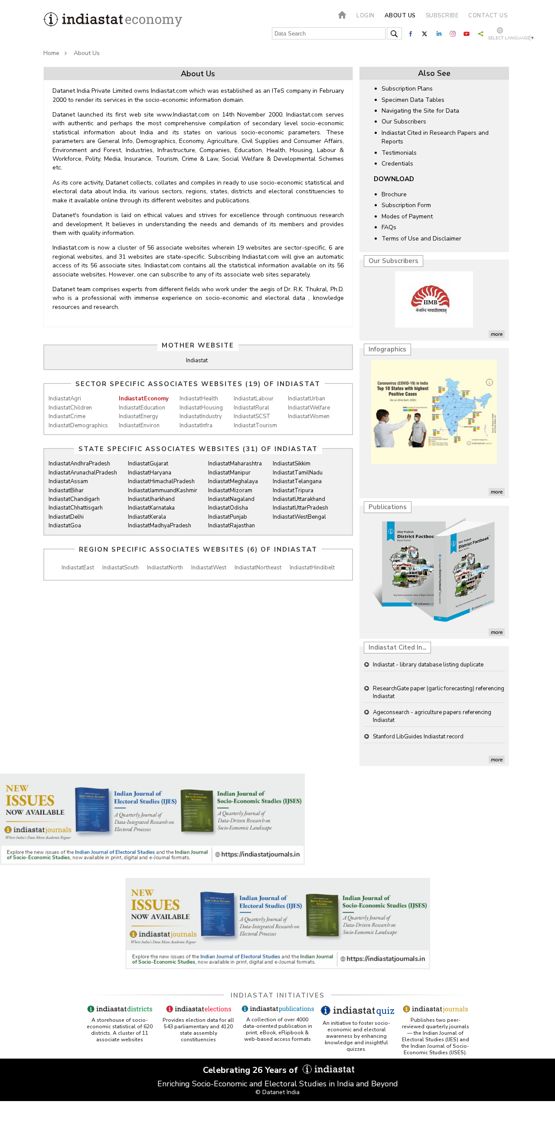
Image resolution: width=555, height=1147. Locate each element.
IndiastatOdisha (228, 508)
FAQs (389, 227)
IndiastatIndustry (201, 416)
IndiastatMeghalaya (233, 481)
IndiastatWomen (309, 416)
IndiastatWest (208, 568)
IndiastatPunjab (227, 517)
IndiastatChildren (70, 408)
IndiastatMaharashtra (235, 464)
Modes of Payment (407, 216)
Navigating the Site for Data (420, 111)
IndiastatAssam (68, 481)
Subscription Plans (407, 88)
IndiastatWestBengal (299, 517)
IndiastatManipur (229, 473)
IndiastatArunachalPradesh (83, 473)
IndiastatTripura (293, 490)
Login (365, 15)
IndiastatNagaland (231, 499)
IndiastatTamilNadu (298, 473)
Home (51, 53)
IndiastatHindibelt (312, 568)
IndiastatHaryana (149, 473)
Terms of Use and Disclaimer (421, 238)
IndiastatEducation (142, 408)
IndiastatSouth (120, 568)
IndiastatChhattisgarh (76, 508)
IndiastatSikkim (291, 464)
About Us (87, 53)
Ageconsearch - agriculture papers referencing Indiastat (432, 716)
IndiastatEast (78, 568)
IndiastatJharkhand (151, 499)
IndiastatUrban (306, 399)
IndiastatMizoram (230, 490)
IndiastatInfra (196, 425)
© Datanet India (277, 1092)
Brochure (394, 194)
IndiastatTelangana (297, 481)
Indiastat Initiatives (278, 995)
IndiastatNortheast (258, 568)
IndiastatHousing (201, 408)
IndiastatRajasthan (231, 526)
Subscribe (442, 15)
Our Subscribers (404, 121)
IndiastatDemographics (78, 425)
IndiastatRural (251, 408)
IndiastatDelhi (66, 517)
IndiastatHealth (199, 399)
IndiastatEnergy (138, 416)
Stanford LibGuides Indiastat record (418, 737)
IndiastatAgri (65, 399)
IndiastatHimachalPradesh (161, 481)
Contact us (487, 15)
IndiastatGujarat (148, 464)
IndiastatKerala (147, 517)
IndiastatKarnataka (151, 508)
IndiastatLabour (254, 399)
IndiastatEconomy (144, 399)
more (497, 334)
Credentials (397, 163)
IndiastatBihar (66, 490)
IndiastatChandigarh (74, 499)
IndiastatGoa (65, 526)
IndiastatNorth (165, 568)
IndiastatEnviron (139, 425)
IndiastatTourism (255, 425)
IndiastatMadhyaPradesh (159, 526)
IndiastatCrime (67, 416)
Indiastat (197, 360)
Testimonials (399, 153)
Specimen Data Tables (413, 100)
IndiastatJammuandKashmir (162, 490)
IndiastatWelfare (309, 408)
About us (400, 15)
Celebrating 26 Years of (251, 1070)
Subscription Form (406, 205)
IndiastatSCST (252, 416)
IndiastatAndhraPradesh (79, 464)
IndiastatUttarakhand (299, 499)
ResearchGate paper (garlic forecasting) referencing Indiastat (438, 692)
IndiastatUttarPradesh (300, 508)
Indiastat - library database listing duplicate (428, 665)
